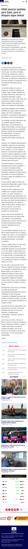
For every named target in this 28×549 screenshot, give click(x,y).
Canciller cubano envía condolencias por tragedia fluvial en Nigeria (13, 422)
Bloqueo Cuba (4, 5)
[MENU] (26, 1)
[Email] (11, 63)
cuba (8, 342)
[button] (21, 509)
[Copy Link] (8, 63)
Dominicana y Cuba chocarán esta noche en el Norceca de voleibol (13, 446)
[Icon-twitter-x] (9, 510)
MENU (23, 1)
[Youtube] (12, 510)
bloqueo (4, 342)
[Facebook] (2, 63)
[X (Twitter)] (5, 63)
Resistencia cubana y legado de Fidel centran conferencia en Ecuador (14, 470)
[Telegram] (15, 510)
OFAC (15, 342)
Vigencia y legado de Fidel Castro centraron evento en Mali (13, 398)
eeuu (12, 342)
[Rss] (18, 510)
